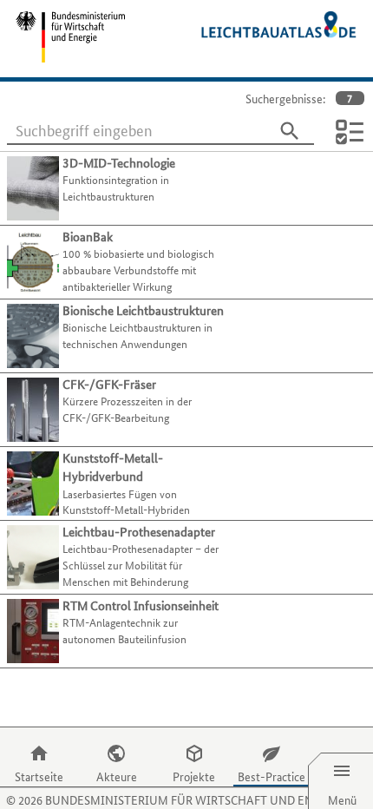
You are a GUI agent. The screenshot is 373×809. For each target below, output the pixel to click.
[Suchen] (290, 131)
